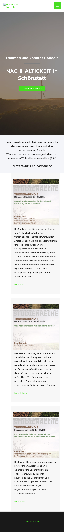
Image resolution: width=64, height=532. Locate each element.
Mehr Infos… (20, 284)
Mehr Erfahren (32, 88)
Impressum (32, 521)
